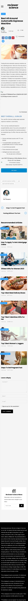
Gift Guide (3, 254)
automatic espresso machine (8, 181)
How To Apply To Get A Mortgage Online (14, 243)
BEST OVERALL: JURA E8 (11, 116)
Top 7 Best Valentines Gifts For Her (13, 318)
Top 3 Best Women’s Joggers (12, 343)
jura (19, 181)
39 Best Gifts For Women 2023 (12, 269)
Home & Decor (4, 228)
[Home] (13, 6)
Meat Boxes (4, 279)
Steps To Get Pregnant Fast (11, 368)
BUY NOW (14, 170)
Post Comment (7, 411)
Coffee (3, 13)
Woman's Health (5, 353)
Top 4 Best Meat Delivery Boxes (13, 293)
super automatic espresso (8, 183)
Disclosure (24, 112)
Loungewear (4, 329)
